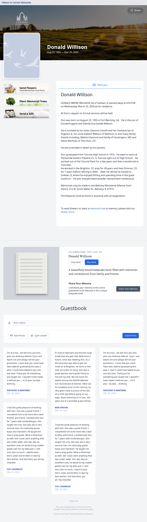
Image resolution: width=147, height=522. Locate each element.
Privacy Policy (65, 509)
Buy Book (91, 262)
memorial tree (97, 208)
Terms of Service (81, 509)
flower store (67, 211)
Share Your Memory (128, 288)
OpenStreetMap (76, 514)
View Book (76, 262)
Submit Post (130, 335)
